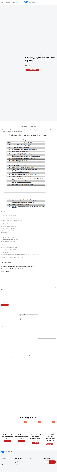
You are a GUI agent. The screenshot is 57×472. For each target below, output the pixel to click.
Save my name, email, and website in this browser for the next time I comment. (17, 302)
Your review (3, 272)
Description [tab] (23, 126)
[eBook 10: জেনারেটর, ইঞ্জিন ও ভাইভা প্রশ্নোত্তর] (7, 427)
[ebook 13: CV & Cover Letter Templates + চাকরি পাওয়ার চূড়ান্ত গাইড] (49, 427)
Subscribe (52, 462)
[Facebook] (50, 452)
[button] (48, 2)
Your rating (3, 271)
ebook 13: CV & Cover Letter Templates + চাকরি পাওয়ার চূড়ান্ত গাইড (50, 437)
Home (26, 54)
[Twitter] (55, 452)
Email (2, 294)
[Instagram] (52, 452)
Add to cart (7, 440)
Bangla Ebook (32, 54)
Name (2, 289)
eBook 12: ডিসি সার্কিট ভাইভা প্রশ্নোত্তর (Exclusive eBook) (35, 436)
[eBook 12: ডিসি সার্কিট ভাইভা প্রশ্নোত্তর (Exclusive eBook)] (35, 427)
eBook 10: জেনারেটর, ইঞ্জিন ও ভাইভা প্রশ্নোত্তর (7, 435)
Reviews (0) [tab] (33, 126)
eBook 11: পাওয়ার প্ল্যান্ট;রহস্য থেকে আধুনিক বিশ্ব (21, 435)
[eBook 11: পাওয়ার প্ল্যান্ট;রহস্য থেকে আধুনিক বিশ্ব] (21, 427)
